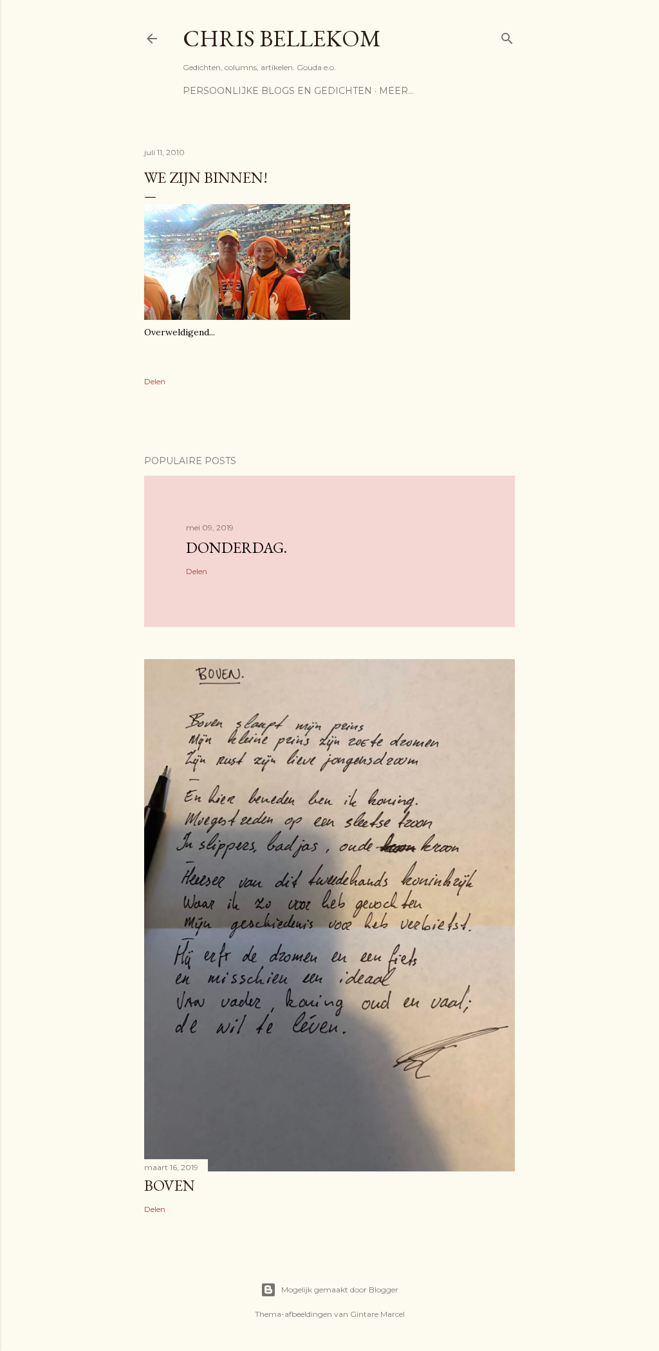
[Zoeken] (507, 35)
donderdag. (236, 547)
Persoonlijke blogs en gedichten (277, 91)
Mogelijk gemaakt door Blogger (339, 1289)
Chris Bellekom (282, 38)
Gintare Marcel (377, 1314)
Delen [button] (154, 381)
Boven (169, 1185)
